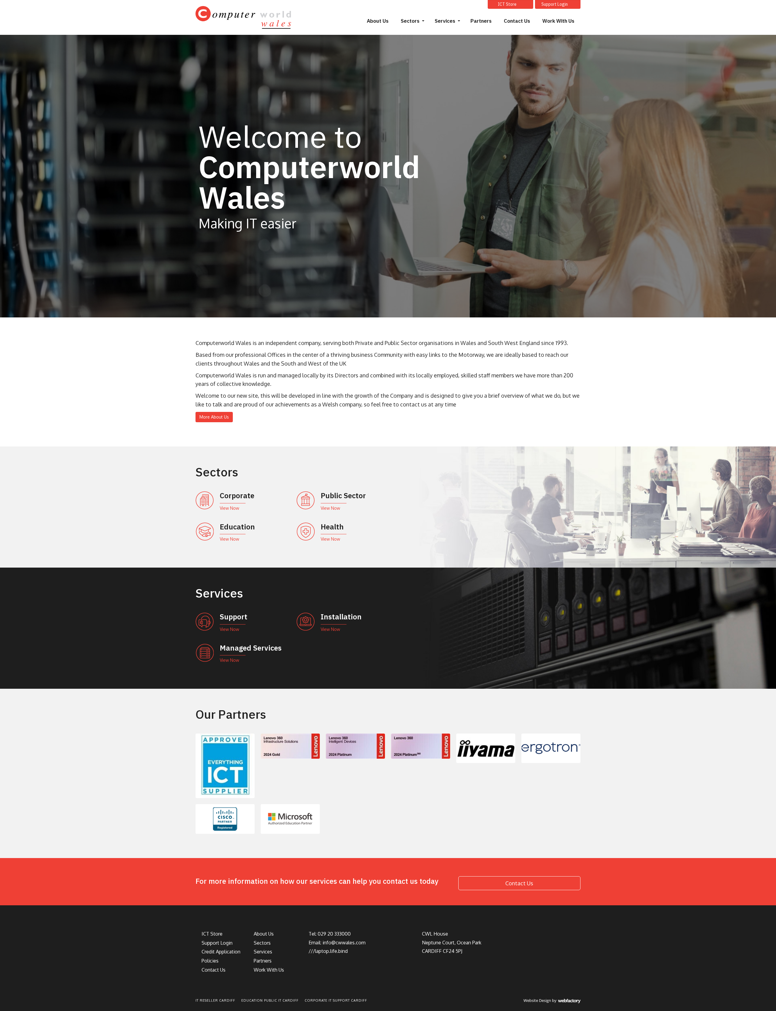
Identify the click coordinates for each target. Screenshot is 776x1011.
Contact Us (517, 21)
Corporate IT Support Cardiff (336, 1000)
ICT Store (507, 4)
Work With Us (558, 21)
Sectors (410, 21)
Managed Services (251, 648)
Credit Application (220, 952)
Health (332, 527)
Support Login (554, 4)
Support (233, 617)
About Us (378, 21)
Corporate (237, 495)
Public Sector (343, 495)
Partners (481, 21)
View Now (229, 508)
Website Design (537, 1000)
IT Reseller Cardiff (215, 1000)
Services (445, 21)
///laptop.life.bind (328, 951)
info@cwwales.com (344, 943)
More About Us (214, 416)
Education (237, 527)
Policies (209, 961)
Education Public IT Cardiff (270, 1000)
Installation (341, 617)
